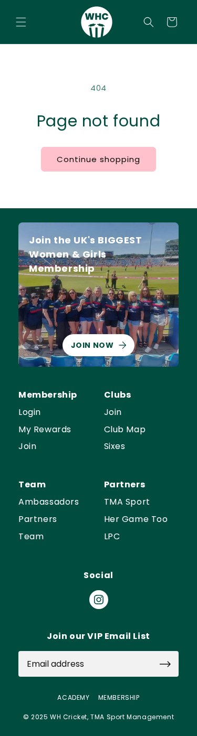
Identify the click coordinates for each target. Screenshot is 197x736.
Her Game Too (136, 519)
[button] (21, 22)
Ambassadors (48, 502)
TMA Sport (127, 502)
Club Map (125, 429)
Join (27, 446)
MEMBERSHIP (119, 698)
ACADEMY (73, 698)
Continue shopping (98, 159)
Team (31, 536)
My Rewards (44, 429)
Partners (37, 519)
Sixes (115, 446)
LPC (112, 536)
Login (29, 412)
